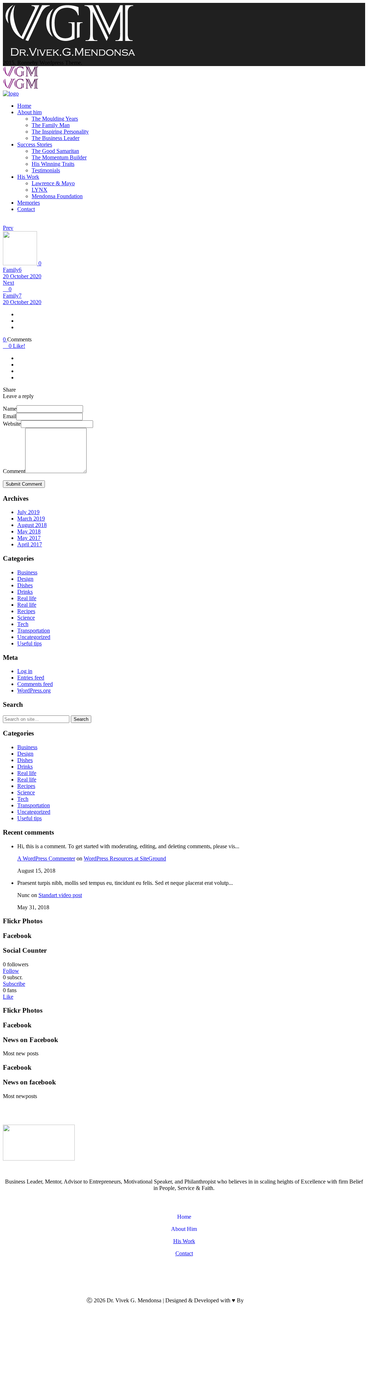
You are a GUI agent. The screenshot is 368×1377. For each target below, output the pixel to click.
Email (9, 416)
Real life (26, 598)
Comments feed (35, 684)
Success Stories (34, 144)
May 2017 (29, 538)
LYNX (39, 190)
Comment (14, 471)
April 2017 (29, 544)
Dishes (25, 585)
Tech (22, 624)
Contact (26, 209)
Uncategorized (33, 637)
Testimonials (46, 170)
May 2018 (29, 531)
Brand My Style (263, 1300)
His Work (28, 177)
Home (24, 106)
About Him (184, 1229)
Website (12, 424)
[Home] (11, 93)
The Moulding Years (55, 119)
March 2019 (31, 518)
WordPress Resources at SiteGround (125, 858)
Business (27, 572)
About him (29, 112)
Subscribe (14, 984)
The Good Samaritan (55, 151)
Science (26, 618)
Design (25, 579)
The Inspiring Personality (60, 132)
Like (8, 997)
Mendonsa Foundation (57, 196)
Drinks (25, 592)
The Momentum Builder (59, 157)
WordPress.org (34, 690)
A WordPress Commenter (46, 858)
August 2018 (32, 525)
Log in (24, 671)
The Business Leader (55, 138)
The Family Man (51, 125)
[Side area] (70, 56)
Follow (11, 971)
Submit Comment (24, 484)
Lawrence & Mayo (53, 183)
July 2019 (28, 512)
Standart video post (60, 895)
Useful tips (29, 643)
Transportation (33, 630)
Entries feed (30, 678)
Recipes (26, 611)
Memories (28, 203)
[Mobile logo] (70, 1371)
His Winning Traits (53, 164)
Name (10, 409)
